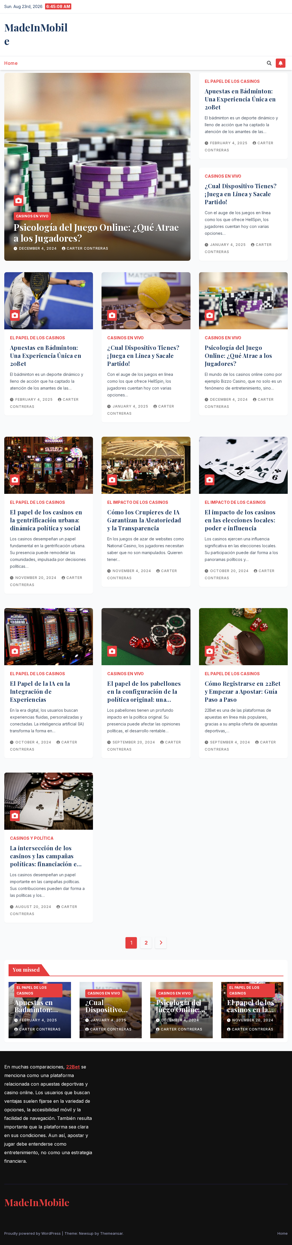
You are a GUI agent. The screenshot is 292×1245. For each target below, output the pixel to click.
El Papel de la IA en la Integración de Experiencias (40, 691)
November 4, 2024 (132, 571)
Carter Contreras (91, 248)
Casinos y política (32, 838)
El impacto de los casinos (137, 502)
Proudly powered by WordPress (33, 1233)
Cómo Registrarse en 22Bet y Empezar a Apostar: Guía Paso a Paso (243, 691)
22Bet (73, 1067)
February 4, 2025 (229, 143)
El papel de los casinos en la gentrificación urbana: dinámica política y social (81, 238)
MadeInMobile (36, 33)
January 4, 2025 (228, 244)
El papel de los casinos (39, 216)
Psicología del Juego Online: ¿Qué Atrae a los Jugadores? (238, 355)
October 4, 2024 (33, 742)
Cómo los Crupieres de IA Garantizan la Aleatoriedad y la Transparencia (144, 520)
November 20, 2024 (40, 248)
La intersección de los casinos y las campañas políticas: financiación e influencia (43, 860)
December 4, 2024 (229, 399)
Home (11, 63)
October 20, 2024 (230, 571)
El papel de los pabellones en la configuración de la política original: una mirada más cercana (144, 695)
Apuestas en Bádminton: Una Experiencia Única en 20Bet (240, 99)
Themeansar (111, 1233)
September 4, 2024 (230, 742)
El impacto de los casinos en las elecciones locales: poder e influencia (240, 520)
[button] (269, 63)
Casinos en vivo (223, 176)
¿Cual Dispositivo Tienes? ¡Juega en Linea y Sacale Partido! (241, 194)
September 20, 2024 (134, 742)
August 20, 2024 (33, 907)
